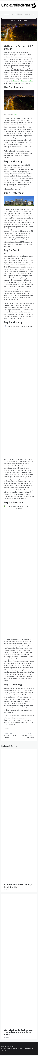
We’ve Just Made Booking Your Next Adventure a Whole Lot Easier (18, 1032)
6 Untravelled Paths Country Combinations (18, 885)
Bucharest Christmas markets (23, 81)
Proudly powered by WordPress (10, 1048)
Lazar (15, 115)
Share (6, 728)
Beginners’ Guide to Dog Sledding (28, 736)
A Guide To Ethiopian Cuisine (10, 736)
